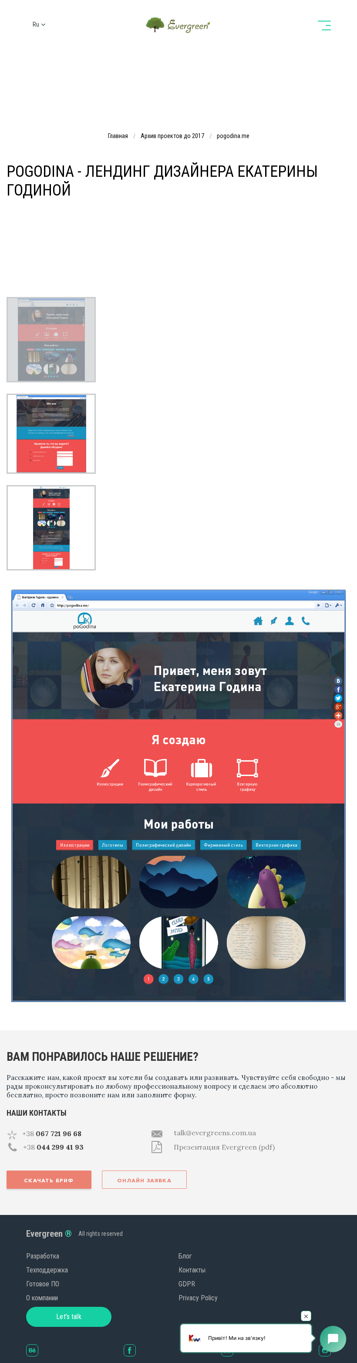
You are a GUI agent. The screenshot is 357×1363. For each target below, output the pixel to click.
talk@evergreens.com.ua (215, 1132)
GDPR (186, 1284)
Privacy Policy (198, 1298)
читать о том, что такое (221, 232)
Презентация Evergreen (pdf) (224, 1147)
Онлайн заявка (144, 1180)
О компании (42, 1298)
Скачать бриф (49, 1180)
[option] (51, 339)
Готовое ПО (42, 1284)
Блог (185, 1256)
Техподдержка (47, 1270)
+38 (51, 1133)
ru (36, 24)
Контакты (191, 1270)
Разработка (42, 1256)
